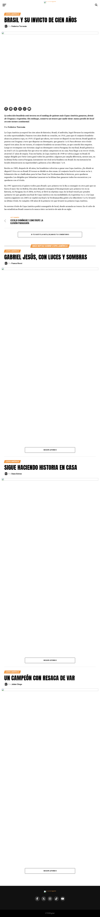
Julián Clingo (16, 684)
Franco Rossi (16, 263)
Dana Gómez (16, 474)
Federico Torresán (19, 26)
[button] (6, 109)
